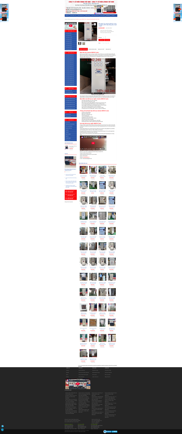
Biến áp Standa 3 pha (71, 19)
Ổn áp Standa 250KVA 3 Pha (69, 78)
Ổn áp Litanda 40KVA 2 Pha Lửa (70, 106)
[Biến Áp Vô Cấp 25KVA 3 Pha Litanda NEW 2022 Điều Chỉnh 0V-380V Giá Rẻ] (112, 261)
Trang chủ (67, 370)
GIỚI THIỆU (113, 15)
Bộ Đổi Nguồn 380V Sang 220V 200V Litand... (84, 237)
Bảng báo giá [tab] (108, 49)
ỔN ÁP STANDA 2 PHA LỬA (95, 15)
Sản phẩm (67, 372)
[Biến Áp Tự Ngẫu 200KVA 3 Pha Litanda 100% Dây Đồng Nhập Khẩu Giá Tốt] (102, 307)
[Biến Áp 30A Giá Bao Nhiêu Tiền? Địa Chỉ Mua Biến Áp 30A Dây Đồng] (84, 170)
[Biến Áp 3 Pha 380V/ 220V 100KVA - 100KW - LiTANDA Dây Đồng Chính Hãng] (84, 185)
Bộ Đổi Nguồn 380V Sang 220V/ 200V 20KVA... (93, 207)
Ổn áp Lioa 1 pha (68, 114)
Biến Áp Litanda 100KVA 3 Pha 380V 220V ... (84, 314)
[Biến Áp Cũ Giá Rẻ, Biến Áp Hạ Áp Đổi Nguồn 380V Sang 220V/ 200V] (102, 231)
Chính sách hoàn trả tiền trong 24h (83, 374)
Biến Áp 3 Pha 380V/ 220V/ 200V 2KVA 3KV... (112, 207)
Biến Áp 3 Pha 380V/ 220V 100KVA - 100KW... (84, 191)
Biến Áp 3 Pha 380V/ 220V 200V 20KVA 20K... (93, 268)
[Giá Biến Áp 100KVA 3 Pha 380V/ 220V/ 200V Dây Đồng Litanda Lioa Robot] (93, 292)
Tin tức (66, 153)
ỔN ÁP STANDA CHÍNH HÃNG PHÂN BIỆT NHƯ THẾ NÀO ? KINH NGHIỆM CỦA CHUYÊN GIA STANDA (71, 182)
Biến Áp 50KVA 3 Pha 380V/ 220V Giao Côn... (112, 176)
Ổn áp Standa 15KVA (68, 41)
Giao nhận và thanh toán (108, 372)
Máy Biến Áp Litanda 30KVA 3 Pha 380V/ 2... (112, 344)
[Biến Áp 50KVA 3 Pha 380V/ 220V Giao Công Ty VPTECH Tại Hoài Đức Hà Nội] (112, 170)
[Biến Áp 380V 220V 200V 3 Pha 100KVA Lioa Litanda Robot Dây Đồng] (102, 292)
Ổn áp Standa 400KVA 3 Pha (69, 82)
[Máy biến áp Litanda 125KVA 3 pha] (102, 323)
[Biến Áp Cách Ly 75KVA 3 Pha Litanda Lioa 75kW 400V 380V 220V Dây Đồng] (84, 292)
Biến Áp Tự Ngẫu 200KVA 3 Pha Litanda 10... (102, 314)
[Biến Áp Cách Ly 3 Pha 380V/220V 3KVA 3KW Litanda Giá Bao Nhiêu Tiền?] (102, 200)
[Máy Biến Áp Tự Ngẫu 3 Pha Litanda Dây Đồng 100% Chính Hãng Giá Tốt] (102, 277)
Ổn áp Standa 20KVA (68, 43)
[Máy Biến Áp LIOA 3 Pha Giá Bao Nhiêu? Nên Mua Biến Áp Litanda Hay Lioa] (84, 216)
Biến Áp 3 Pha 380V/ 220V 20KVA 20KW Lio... (93, 283)
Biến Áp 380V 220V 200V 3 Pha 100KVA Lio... (102, 298)
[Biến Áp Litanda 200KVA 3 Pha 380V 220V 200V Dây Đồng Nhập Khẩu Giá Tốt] (112, 307)
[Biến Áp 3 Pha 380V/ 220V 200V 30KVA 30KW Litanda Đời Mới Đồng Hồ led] (84, 261)
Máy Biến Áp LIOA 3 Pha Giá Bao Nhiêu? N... (84, 222)
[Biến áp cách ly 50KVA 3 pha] (84, 323)
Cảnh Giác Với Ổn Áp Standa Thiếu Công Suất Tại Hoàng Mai (71, 175)
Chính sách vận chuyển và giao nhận (84, 372)
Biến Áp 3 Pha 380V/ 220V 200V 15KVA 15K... (102, 268)
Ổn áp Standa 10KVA (68, 39)
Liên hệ (67, 374)
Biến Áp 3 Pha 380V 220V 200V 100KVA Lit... (112, 298)
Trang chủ (67, 15)
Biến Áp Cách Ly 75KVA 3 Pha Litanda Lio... (83, 298)
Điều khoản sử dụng (95, 370)
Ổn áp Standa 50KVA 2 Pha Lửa (70, 108)
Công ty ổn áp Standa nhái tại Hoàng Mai (71, 178)
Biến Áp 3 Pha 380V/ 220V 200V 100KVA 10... (112, 237)
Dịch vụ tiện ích (94, 374)
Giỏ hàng (67, 376)
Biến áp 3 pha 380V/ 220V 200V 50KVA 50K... (102, 252)
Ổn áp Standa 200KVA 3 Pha (69, 76)
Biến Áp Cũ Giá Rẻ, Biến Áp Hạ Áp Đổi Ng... (102, 237)
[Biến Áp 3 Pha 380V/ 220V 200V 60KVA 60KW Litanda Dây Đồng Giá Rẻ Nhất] (93, 246)
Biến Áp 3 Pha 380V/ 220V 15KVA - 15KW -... (84, 207)
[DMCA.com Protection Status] (114, 431)
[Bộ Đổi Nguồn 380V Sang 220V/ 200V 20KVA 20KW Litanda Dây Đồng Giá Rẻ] (93, 200)
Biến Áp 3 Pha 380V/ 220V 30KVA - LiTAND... (112, 191)
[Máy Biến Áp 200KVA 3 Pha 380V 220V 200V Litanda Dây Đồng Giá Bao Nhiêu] (93, 307)
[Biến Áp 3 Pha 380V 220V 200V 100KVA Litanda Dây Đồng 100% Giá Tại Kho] (112, 292)
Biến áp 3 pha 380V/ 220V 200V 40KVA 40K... (112, 252)
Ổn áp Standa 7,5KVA (68, 37)
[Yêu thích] (95, 24)
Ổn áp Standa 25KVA (68, 45)
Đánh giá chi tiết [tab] (101, 49)
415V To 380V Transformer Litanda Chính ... (102, 176)
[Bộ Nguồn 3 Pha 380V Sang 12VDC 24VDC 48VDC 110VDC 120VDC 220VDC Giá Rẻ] (84, 277)
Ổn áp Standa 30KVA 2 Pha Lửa (70, 104)
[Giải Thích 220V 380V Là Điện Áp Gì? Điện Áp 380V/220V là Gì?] (93, 231)
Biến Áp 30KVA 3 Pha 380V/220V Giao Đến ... (93, 359)
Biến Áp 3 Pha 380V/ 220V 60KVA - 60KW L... (93, 191)
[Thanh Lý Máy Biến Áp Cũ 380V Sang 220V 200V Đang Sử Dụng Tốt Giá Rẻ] (93, 216)
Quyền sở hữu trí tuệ (95, 376)
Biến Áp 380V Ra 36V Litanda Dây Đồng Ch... (93, 176)
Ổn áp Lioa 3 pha (68, 116)
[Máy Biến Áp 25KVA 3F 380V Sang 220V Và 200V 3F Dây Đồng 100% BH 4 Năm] (84, 338)
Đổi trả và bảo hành (107, 374)
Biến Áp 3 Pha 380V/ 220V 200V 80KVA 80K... (84, 252)
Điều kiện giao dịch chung (95, 372)
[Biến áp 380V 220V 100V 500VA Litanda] (112, 323)
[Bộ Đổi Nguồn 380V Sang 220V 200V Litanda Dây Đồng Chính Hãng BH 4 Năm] (84, 231)
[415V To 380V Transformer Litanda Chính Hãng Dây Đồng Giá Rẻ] (102, 170)
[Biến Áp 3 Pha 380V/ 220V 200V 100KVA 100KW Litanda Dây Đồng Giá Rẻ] (112, 231)
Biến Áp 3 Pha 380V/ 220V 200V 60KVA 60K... (93, 252)
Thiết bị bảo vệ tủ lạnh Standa (69, 124)
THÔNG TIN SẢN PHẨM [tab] (83, 49)
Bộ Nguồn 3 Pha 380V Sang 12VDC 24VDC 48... (83, 283)
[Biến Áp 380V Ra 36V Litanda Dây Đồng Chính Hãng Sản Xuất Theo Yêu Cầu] (93, 170)
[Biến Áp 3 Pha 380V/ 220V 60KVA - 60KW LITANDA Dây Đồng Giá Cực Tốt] (93, 185)
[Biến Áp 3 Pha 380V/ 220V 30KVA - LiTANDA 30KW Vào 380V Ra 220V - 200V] (112, 185)
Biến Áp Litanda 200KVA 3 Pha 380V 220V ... (112, 314)
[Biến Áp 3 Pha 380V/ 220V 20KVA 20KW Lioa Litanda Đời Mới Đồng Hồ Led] (93, 277)
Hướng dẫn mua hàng (108, 370)
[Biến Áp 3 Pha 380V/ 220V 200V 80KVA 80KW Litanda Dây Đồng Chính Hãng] (84, 246)
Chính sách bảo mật (81, 376)
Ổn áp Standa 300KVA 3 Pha (69, 80)
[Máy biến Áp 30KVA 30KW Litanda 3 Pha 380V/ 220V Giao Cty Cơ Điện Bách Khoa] (93, 338)
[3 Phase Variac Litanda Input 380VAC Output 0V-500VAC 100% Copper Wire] (102, 216)
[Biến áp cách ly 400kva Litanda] (93, 323)
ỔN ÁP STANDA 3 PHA (81, 15)
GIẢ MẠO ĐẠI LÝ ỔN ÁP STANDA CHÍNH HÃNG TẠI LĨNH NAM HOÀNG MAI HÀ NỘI (71, 186)
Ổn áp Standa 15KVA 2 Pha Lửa (70, 100)
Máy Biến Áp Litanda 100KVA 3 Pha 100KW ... (83, 359)
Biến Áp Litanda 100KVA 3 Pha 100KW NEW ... (102, 344)
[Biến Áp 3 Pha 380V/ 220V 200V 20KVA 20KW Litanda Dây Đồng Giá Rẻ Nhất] (93, 261)
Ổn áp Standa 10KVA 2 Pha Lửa (70, 98)
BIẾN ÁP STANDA (87, 15)
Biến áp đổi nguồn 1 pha (69, 92)
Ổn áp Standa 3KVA (68, 33)
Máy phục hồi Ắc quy (68, 128)
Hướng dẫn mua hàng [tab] (93, 49)
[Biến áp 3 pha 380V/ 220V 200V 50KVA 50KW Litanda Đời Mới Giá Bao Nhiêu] (102, 246)
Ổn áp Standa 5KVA (68, 35)
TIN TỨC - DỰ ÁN (102, 15)
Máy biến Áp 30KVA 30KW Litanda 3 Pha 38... (93, 344)
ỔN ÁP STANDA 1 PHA (73, 15)
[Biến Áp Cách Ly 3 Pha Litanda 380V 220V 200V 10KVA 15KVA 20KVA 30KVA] (112, 277)
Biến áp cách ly (67, 122)
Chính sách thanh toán (82, 370)
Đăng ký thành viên (107, 376)
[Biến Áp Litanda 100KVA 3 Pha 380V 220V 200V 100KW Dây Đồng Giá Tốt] (84, 307)
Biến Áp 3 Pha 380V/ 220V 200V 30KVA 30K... (84, 268)
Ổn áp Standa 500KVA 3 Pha (69, 84)
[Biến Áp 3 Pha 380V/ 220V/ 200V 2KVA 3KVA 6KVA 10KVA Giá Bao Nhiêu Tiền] (112, 200)
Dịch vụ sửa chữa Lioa (68, 126)
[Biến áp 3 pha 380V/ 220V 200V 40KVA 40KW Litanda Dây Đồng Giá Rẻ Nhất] (112, 246)
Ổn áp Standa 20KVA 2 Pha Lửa (70, 102)
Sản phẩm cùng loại (83, 163)
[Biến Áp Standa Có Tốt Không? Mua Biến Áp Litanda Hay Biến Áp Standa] (112, 216)
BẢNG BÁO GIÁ (108, 15)
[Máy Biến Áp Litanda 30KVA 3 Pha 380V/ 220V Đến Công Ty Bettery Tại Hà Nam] (112, 338)
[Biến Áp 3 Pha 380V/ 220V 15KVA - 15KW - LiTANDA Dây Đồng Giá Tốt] (84, 200)
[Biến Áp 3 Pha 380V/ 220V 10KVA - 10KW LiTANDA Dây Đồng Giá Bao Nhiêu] (102, 185)
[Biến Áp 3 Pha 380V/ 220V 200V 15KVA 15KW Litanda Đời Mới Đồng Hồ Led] (102, 261)
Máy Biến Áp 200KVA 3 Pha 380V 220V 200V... (93, 314)
